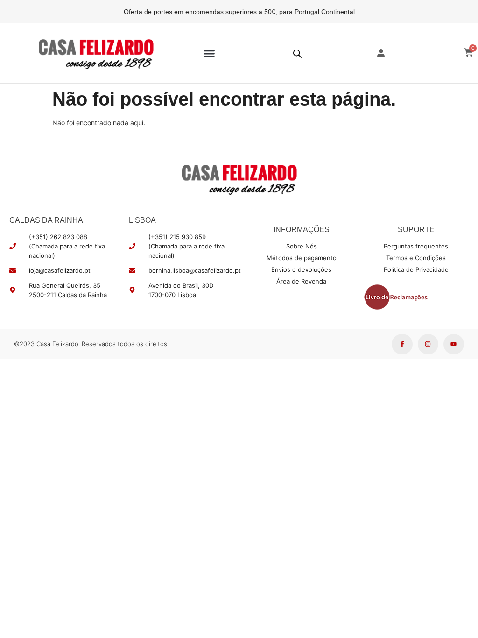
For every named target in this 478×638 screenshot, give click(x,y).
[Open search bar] (297, 53)
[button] (209, 53)
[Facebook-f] (402, 344)
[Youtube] (453, 344)
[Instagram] (428, 344)
